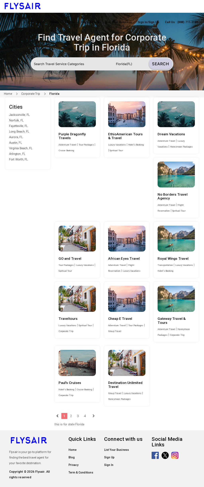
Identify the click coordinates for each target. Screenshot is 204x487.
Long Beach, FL (19, 131)
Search (160, 63)
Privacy (73, 465)
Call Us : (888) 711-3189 (181, 22)
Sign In (108, 465)
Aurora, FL (16, 137)
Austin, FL (15, 142)
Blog (72, 457)
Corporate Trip (30, 93)
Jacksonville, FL (19, 115)
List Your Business (119, 22)
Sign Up (109, 457)
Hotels (54, 22)
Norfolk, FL (16, 120)
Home (40, 22)
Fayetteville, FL (18, 126)
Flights (70, 22)
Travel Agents (90, 22)
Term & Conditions (81, 472)
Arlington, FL (17, 154)
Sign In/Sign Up (148, 22)
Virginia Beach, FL (20, 148)
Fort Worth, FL (18, 159)
